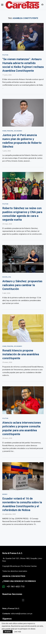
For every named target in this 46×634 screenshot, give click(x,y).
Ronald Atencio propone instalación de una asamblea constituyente (20, 354)
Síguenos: (7, 618)
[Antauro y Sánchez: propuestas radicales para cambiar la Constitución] (23, 259)
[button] (23, 600)
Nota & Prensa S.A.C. (12, 553)
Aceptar (8, 632)
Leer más (17, 631)
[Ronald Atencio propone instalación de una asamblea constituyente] (23, 328)
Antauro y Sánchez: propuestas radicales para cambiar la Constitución (22, 285)
